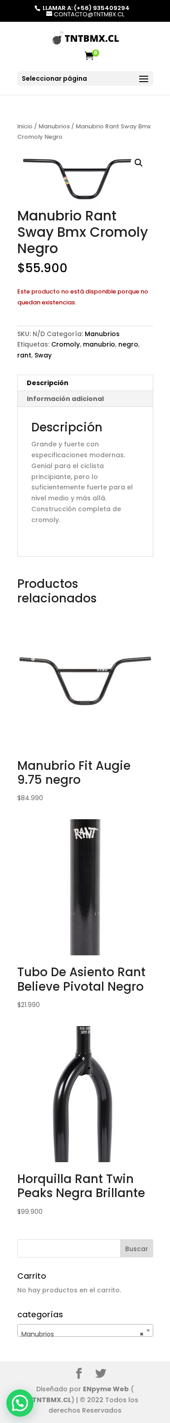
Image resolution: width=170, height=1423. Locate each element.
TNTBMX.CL (51, 1399)
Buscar (136, 1248)
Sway (43, 355)
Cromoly (65, 344)
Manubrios (54, 126)
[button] (139, 163)
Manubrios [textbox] (82, 1334)
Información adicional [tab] (65, 398)
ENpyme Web (106, 1389)
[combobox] (85, 1330)
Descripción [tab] (47, 382)
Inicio (25, 126)
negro (128, 344)
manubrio (99, 344)
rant (24, 355)
